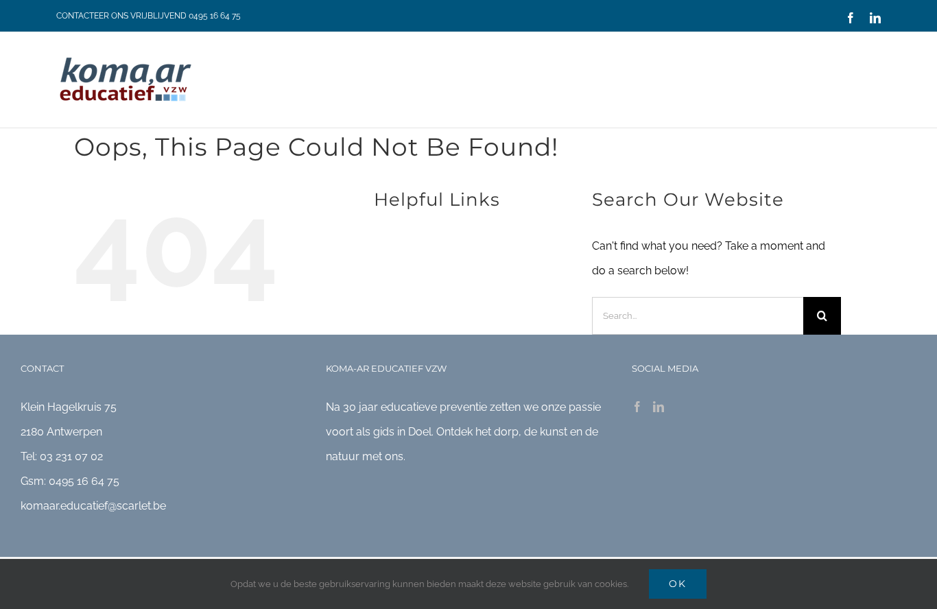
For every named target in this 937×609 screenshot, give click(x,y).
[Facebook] (637, 406)
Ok (678, 583)
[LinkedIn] (658, 406)
